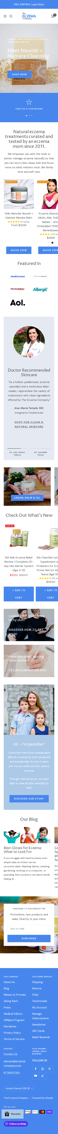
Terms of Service (14, 1039)
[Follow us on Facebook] (35, 1068)
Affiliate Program (14, 1020)
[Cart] (52, 16)
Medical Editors (13, 1013)
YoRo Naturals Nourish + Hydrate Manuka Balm (18, 215)
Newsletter (39, 1024)
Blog (6, 988)
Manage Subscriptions (40, 1016)
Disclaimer (10, 1026)
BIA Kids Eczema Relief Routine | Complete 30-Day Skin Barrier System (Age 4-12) (19, 564)
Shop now (19, 74)
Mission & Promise (15, 994)
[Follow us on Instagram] (42, 1068)
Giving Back (11, 1001)
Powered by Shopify (42, 1098)
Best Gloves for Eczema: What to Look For (23, 850)
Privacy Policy (12, 1032)
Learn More (37, 4)
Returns (36, 988)
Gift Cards (38, 1031)
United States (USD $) (18, 1088)
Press (7, 1007)
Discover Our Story (29, 798)
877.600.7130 (12, 1072)
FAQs (35, 994)
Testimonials (39, 1001)
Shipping (37, 982)
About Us (9, 982)
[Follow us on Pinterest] (49, 1068)
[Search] (11, 16)
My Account (39, 1007)
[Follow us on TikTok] (42, 1075)
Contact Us (10, 1054)
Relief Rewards (41, 1037)
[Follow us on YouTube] (35, 1075)
